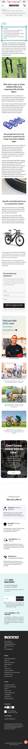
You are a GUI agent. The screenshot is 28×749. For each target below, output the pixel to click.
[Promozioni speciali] (14, 1)
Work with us (8, 664)
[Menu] (2, 5)
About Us (6, 660)
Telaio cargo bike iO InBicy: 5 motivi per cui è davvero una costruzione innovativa (14, 406)
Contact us (7, 668)
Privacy (6, 688)
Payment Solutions (9, 684)
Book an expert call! (9, 330)
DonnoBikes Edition (9, 658)
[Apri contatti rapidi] (26, 742)
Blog (5, 666)
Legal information (9, 662)
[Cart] (24, 5)
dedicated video (18, 254)
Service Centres (8, 670)
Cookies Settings (8, 698)
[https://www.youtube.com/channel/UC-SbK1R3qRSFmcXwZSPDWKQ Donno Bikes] (5, 707)
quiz (12, 260)
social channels (13, 257)
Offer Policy (7, 696)
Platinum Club (8, 676)
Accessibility (7, 694)
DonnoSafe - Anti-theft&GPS (12, 672)
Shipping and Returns (10, 686)
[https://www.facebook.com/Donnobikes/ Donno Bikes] (8, 707)
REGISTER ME (20, 598)
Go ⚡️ (14, 472)
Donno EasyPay (8, 674)
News (4, 23)
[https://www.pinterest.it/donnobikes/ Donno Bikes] (13, 707)
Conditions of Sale (9, 692)
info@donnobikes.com (9, 718)
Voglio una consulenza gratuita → (14, 305)
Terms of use (7, 690)
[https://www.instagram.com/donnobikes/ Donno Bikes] (10, 707)
